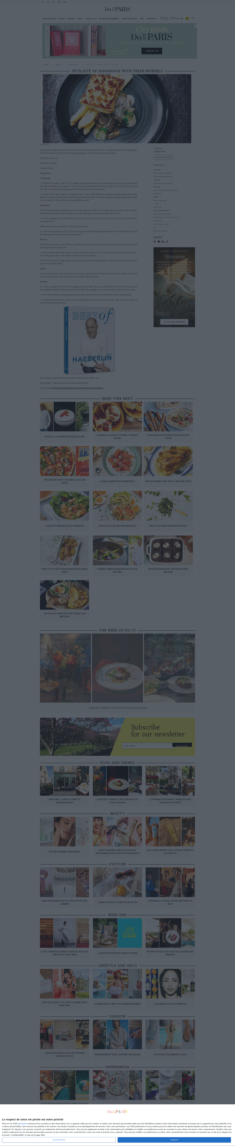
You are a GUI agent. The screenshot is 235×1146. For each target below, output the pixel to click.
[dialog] (117, 1125)
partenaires (23, 1123)
